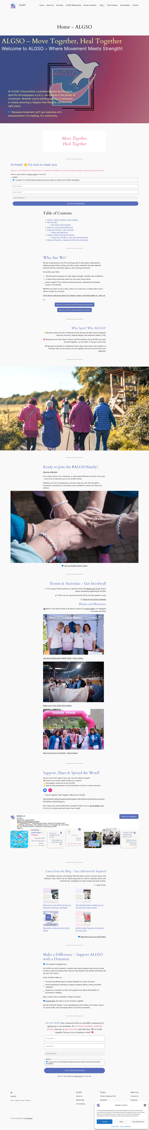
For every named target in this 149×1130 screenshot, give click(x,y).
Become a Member (50, 472)
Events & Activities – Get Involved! (60, 230)
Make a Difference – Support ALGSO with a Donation (67, 240)
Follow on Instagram (129, 816)
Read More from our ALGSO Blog (93, 937)
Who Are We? (52, 222)
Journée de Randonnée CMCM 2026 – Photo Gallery (63, 658)
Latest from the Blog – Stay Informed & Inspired (69, 237)
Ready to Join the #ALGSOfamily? (60, 227)
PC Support (28, 1118)
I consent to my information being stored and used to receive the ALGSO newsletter (46, 180)
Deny (121, 1121)
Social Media (94, 806)
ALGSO (22, 5)
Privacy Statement (125, 1126)
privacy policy (32, 174)
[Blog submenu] (104, 5)
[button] (145, 1105)
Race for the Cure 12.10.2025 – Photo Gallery (60, 753)
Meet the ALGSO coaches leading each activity (74, 310)
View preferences (138, 1121)
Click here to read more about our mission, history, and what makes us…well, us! (74, 295)
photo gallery (90, 609)
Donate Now (50, 1001)
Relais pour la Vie (93, 589)
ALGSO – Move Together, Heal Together (62, 220)
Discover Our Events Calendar (94, 599)
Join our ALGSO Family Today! (75, 566)
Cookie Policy (115, 1126)
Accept (104, 1121)
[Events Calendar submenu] (97, 5)
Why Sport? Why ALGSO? (61, 225)
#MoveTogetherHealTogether (28, 822)
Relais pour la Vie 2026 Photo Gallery (57, 706)
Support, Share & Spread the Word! (60, 235)
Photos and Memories (59, 232)
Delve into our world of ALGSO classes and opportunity (74, 304)
